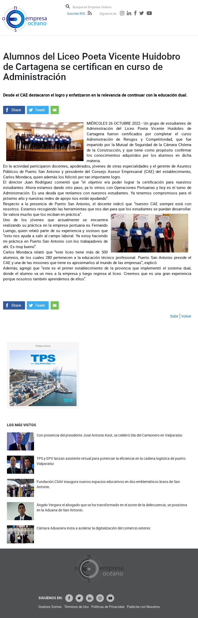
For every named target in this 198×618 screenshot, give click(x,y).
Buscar (68, 6)
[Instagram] (122, 14)
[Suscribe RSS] (90, 14)
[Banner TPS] (43, 378)
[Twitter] (141, 14)
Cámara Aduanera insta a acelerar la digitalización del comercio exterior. (94, 528)
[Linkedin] (129, 14)
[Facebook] (135, 14)
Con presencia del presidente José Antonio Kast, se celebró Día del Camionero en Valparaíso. (110, 435)
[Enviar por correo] (55, 109)
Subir (174, 316)
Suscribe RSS (76, 13)
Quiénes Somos (50, 607)
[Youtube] (149, 14)
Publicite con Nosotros (143, 607)
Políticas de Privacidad (107, 607)
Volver (186, 316)
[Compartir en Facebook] (14, 109)
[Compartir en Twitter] (38, 109)
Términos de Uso (76, 607)
